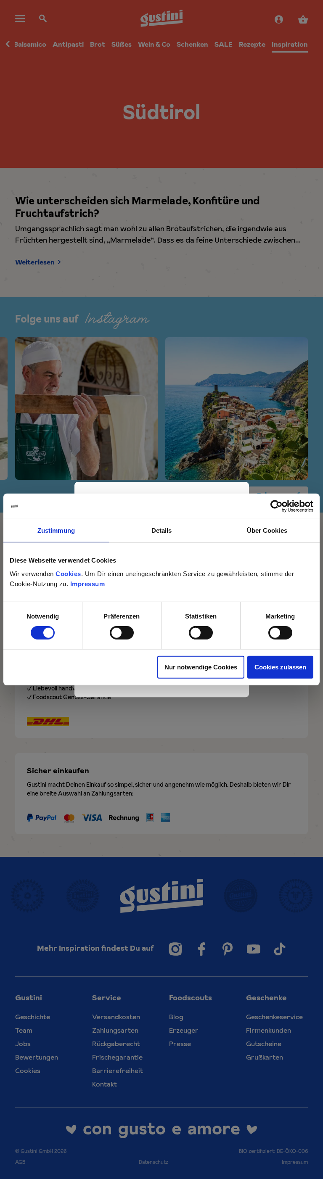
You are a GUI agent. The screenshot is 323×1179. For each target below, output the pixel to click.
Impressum (87, 583)
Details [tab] (161, 530)
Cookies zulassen (280, 667)
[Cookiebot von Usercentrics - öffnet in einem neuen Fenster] (276, 506)
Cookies (68, 573)
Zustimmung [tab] (56, 530)
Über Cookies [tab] (267, 530)
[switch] (122, 633)
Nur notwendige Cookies (200, 667)
